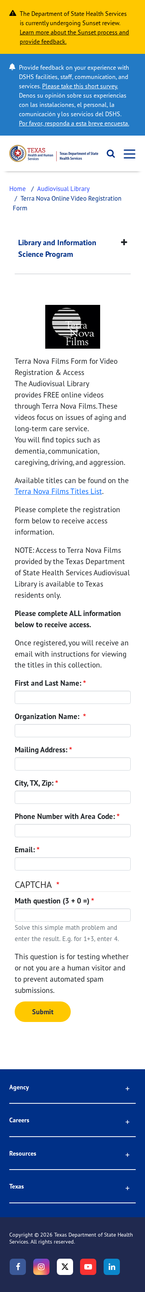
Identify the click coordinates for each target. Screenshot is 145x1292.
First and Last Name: (48, 683)
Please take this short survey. (80, 86)
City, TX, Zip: (34, 783)
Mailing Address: (41, 749)
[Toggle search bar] (108, 153)
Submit (42, 1011)
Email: (25, 849)
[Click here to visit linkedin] (112, 1267)
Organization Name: (48, 716)
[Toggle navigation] (127, 154)
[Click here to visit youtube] (88, 1267)
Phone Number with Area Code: (65, 816)
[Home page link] (53, 153)
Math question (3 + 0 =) (52, 900)
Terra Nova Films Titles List (58, 491)
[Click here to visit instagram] (41, 1267)
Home (17, 188)
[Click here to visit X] (65, 1267)
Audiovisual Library (63, 188)
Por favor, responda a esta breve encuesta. (74, 123)
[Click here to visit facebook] (18, 1267)
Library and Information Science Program (57, 248)
